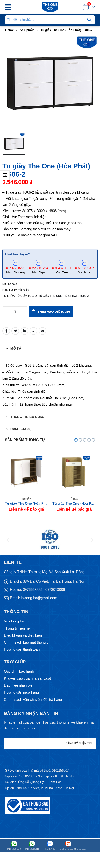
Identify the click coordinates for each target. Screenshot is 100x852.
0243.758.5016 (32, 849)
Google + (33, 331)
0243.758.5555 (14, 849)
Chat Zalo (50, 849)
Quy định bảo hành (19, 671)
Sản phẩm (27, 30)
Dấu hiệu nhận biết (18, 685)
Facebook (6, 331)
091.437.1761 (61, 268)
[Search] (89, 19)
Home (9, 30)
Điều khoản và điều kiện (23, 635)
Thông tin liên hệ (17, 628)
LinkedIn (24, 331)
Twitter (15, 331)
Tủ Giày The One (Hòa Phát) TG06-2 (63, 295)
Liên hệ (39, 459)
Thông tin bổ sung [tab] (27, 417)
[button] (76, 440)
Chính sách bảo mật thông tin (27, 642)
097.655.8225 (15, 268)
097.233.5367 (84, 268)
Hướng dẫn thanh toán (22, 649)
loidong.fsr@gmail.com (39, 598)
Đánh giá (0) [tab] (20, 429)
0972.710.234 (38, 268)
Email (42, 331)
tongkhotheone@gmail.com (68, 849)
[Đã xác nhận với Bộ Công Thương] (27, 805)
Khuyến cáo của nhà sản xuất (27, 678)
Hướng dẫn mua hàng (21, 692)
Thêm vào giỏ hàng (54, 311)
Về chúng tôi (14, 621)
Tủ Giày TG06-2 (26, 295)
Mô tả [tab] (15, 348)
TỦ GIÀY (23, 290)
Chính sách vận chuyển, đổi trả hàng (33, 699)
